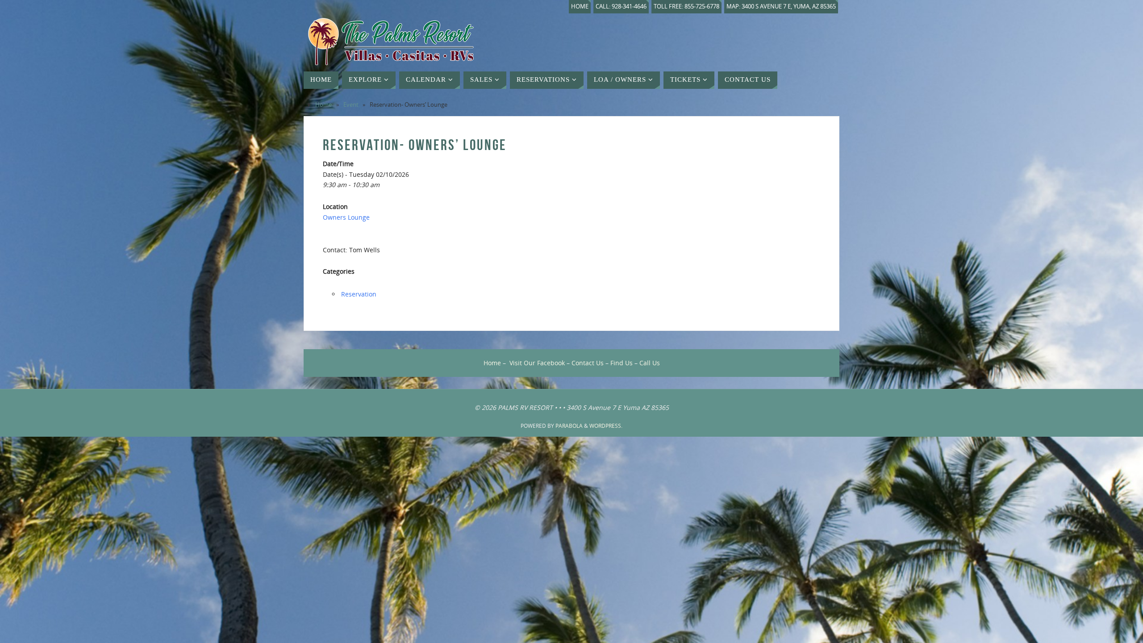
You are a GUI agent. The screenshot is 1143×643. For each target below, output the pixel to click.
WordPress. (605, 426)
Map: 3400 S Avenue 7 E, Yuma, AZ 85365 (781, 6)
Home (579, 6)
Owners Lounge (346, 217)
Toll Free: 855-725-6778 (686, 6)
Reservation (358, 294)
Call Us (649, 363)
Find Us (621, 363)
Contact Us (588, 363)
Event (351, 105)
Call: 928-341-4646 (621, 6)
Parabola (569, 426)
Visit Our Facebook (537, 363)
